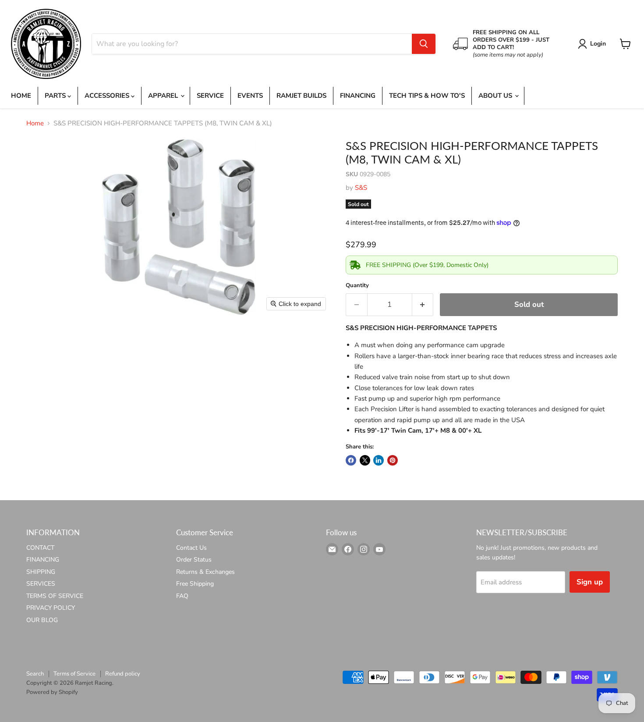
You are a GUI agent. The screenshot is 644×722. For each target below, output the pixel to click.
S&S (361, 187)
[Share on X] (365, 460)
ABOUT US (496, 95)
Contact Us (191, 548)
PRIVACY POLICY (50, 608)
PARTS (56, 95)
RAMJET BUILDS (301, 95)
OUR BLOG (42, 620)
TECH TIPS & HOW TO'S (427, 95)
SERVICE (210, 95)
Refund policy (122, 674)
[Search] (423, 44)
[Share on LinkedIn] (378, 460)
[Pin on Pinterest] (392, 460)
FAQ (182, 596)
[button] (593, 44)
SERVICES (40, 584)
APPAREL (164, 95)
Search (35, 674)
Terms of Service (74, 674)
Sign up (590, 582)
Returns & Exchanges (205, 572)
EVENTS (250, 95)
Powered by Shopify (52, 692)
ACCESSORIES (108, 95)
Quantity (357, 285)
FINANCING (357, 95)
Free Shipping (195, 584)
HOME (21, 95)
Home (35, 123)
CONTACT (40, 548)
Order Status (194, 559)
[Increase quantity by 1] (423, 304)
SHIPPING (40, 572)
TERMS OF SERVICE (54, 596)
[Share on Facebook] (351, 460)
